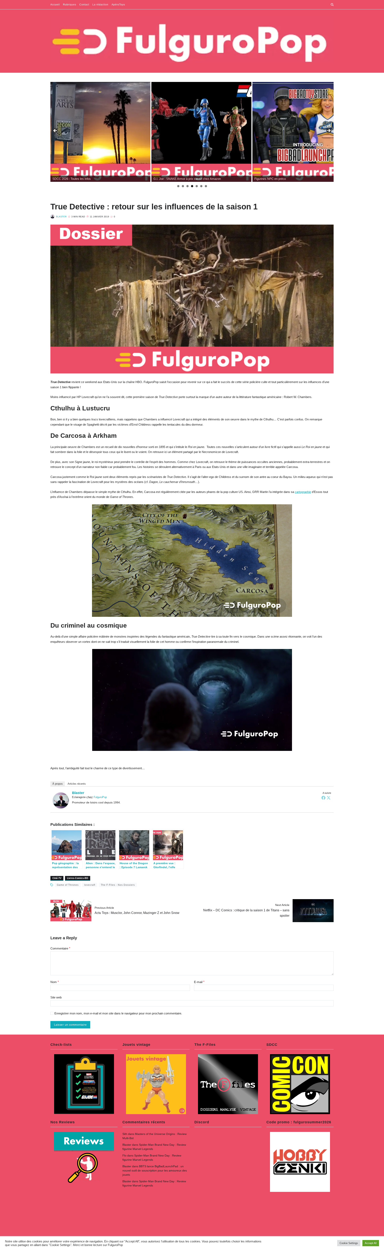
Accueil (55, 4)
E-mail (199, 982)
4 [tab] (192, 186)
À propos (57, 783)
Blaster (61, 216)
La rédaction (100, 4)
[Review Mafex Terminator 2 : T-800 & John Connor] (302, 132)
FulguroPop (100, 797)
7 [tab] (206, 186)
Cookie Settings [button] (349, 1243)
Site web (56, 997)
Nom (54, 982)
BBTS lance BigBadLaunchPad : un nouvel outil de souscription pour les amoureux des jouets (154, 1170)
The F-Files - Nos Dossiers (118, 885)
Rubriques (69, 4)
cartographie (303, 492)
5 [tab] (197, 186)
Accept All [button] (371, 1243)
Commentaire (60, 948)
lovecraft (89, 885)
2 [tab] (183, 186)
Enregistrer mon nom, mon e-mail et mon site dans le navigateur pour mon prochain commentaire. (118, 1013)
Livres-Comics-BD (77, 878)
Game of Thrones (68, 885)
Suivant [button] (329, 131)
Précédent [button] (55, 131)
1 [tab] (178, 186)
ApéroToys (118, 4)
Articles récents (77, 783)
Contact (84, 4)
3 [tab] (187, 186)
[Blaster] (61, 800)
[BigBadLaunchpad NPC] (201, 132)
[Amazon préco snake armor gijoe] (100, 132)
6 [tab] (201, 186)
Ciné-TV (56, 878)
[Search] (332, 4)
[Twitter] (328, 797)
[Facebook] (323, 797)
